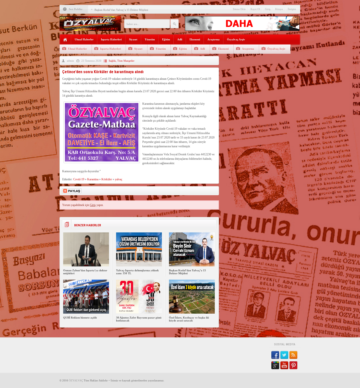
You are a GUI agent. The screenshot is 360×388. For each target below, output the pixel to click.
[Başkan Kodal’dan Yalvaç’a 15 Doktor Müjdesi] (192, 265)
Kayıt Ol (255, 9)
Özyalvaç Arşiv (236, 39)
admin (70, 60)
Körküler (106, 179)
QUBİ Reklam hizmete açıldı (80, 317)
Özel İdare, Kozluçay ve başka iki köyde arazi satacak (189, 319)
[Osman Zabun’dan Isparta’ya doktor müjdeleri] (86, 265)
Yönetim (150, 39)
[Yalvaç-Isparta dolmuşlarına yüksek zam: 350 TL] (139, 265)
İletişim (292, 9)
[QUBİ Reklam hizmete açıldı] (86, 312)
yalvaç (118, 179)
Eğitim (166, 39)
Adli (179, 39)
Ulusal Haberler (84, 39)
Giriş (267, 9)
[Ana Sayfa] (65, 40)
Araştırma (213, 39)
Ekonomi (195, 39)
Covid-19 (78, 179)
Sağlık (112, 60)
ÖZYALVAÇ (76, 380)
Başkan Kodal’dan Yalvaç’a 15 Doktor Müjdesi (121, 9)
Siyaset (133, 39)
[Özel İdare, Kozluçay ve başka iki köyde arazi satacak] (192, 312)
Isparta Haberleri (111, 39)
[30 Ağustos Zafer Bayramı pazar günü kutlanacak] (139, 312)
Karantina (92, 179)
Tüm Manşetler (125, 60)
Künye (279, 9)
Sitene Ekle (239, 9)
